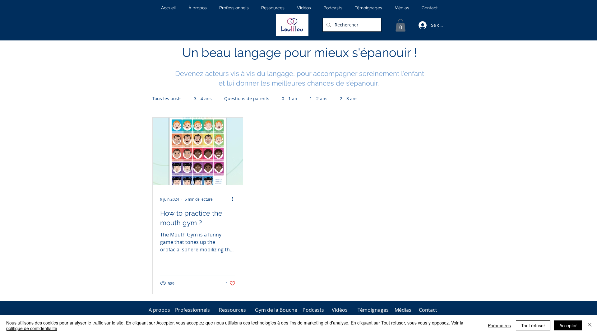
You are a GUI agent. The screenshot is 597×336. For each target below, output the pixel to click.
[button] (400, 25)
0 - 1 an (289, 98)
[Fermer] (589, 325)
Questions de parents (246, 98)
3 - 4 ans (203, 98)
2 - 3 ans (349, 98)
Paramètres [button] (499, 325)
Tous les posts (167, 98)
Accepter (568, 325)
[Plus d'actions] (234, 199)
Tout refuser (533, 325)
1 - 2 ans (318, 98)
